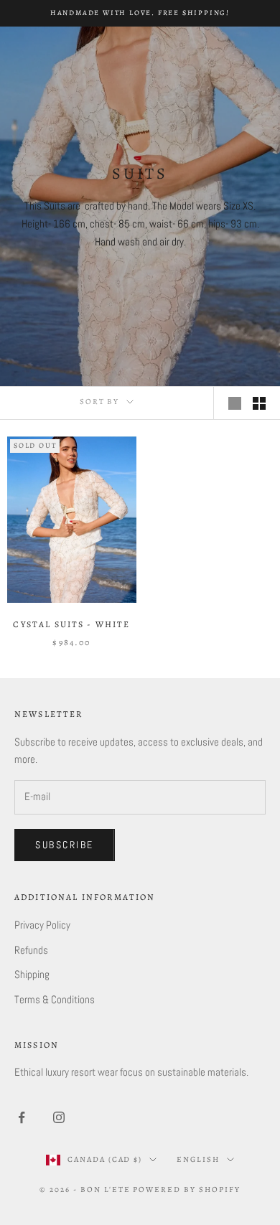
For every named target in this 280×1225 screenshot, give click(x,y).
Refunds (31, 950)
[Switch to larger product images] (234, 403)
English (198, 1159)
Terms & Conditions (54, 999)
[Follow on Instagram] (59, 1117)
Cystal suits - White (71, 624)
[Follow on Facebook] (21, 1117)
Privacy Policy (42, 924)
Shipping (32, 974)
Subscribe (64, 844)
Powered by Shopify (187, 1189)
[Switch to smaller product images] (259, 403)
